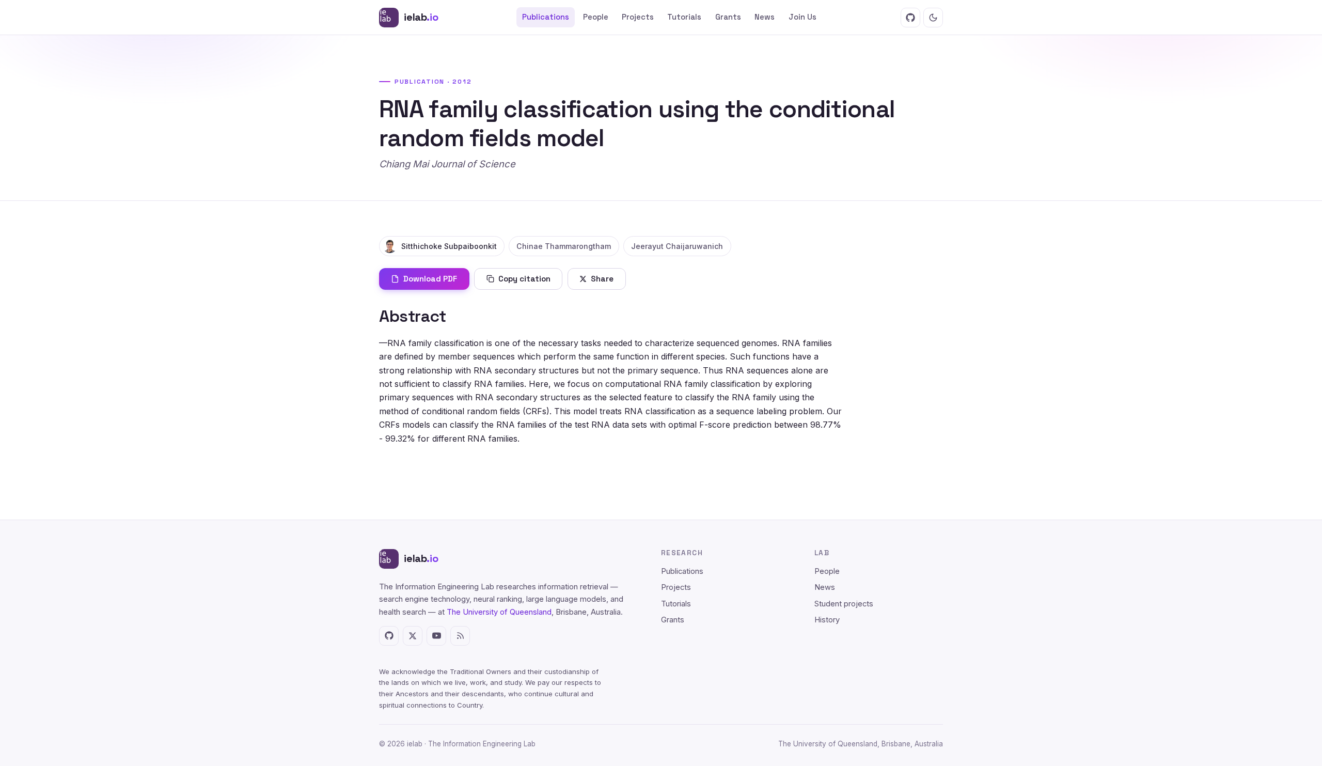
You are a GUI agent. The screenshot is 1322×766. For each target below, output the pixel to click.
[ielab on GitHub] (910, 17)
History (827, 619)
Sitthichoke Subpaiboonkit (449, 246)
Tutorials (684, 17)
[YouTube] (436, 636)
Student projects (843, 603)
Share (602, 279)
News (764, 17)
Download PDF (430, 279)
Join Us (802, 17)
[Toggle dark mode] (933, 17)
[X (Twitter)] (412, 636)
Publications (545, 17)
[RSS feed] (460, 636)
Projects (638, 17)
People (595, 17)
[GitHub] (389, 636)
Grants (728, 17)
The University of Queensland (499, 612)
